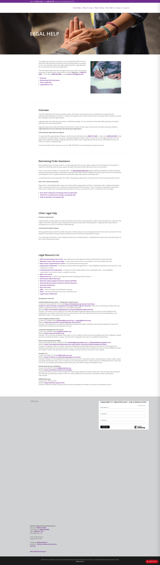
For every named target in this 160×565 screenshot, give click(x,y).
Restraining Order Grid (80, 171)
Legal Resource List (46, 84)
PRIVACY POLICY (80, 561)
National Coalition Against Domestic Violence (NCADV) (58, 281)
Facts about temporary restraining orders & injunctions (58, 193)
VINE (41, 289)
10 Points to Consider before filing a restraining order (58, 195)
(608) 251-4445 (38, 1)
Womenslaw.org (45, 276)
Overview (43, 78)
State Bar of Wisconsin (47, 285)
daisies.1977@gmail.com (75, 74)
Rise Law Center (45, 287)
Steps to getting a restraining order (52, 197)
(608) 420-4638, (57, 74)
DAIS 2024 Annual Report (38, 551)
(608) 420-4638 (50, 1)
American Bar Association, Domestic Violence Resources (58, 283)
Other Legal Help (45, 82)
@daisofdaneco (42, 542)
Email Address (104, 407)
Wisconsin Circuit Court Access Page (52, 261)
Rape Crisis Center (46, 274)
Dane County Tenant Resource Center (52, 263)
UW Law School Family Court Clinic (51, 259)
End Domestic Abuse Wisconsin (50, 279)
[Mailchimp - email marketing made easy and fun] (139, 428)
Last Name (103, 420)
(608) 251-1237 (39, 531)
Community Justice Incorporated (51, 270)
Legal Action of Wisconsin (48, 266)
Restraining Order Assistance (50, 80)
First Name (103, 414)
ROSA (42, 292)
